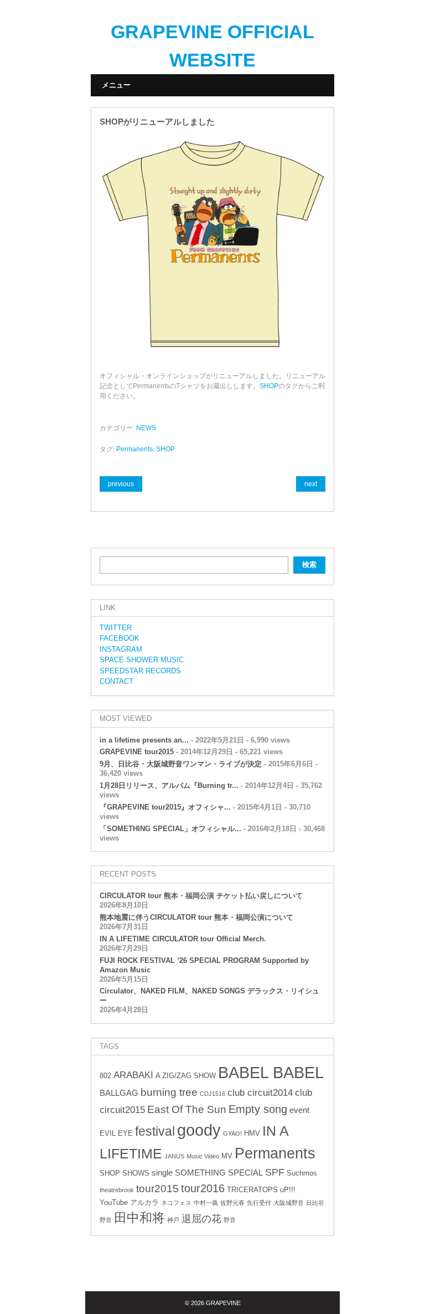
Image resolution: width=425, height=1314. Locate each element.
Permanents (134, 449)
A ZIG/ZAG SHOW (186, 1075)
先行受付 (259, 1202)
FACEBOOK (119, 638)
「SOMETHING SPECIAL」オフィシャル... (170, 829)
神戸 (173, 1220)
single (162, 1172)
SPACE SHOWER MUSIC (142, 660)
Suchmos (302, 1173)
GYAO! (232, 1133)
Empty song (258, 1109)
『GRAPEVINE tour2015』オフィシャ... (165, 807)
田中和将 (139, 1217)
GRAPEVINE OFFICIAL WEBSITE (212, 45)
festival (155, 1131)
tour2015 (157, 1188)
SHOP (269, 386)
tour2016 (203, 1188)
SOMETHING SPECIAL (219, 1172)
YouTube (114, 1202)
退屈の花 (201, 1218)
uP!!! (288, 1190)
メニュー (116, 85)
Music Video (202, 1156)
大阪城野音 (288, 1202)
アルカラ (144, 1202)
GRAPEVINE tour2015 (137, 752)
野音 (230, 1220)
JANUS (174, 1156)
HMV (252, 1133)
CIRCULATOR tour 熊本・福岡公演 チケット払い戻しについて (201, 896)
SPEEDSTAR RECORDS (140, 671)
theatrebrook (117, 1190)
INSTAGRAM (121, 649)
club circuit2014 (260, 1093)
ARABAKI (133, 1075)
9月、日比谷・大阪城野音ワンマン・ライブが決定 (181, 764)
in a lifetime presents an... (144, 740)
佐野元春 (232, 1202)
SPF (274, 1172)
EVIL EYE (116, 1133)
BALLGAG (119, 1092)
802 (105, 1075)
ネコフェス (176, 1202)
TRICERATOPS (252, 1190)
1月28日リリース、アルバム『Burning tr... (169, 785)
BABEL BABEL (271, 1072)
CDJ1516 (212, 1093)
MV (226, 1156)
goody (199, 1130)
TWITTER (116, 627)
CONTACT (116, 681)
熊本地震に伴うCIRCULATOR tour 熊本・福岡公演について (196, 917)
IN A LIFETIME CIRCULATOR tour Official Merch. (183, 939)
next (310, 484)
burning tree (169, 1092)
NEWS (146, 428)
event (299, 1110)
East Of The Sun (186, 1109)
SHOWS (135, 1173)
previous (121, 484)
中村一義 (206, 1202)
